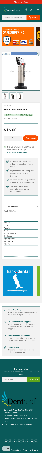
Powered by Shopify (30, 450)
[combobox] (21, 17)
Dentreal (8, 106)
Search (35, 17)
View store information (17, 153)
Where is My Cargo (21, 2)
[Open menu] (38, 9)
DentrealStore (16, 450)
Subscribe (33, 379)
